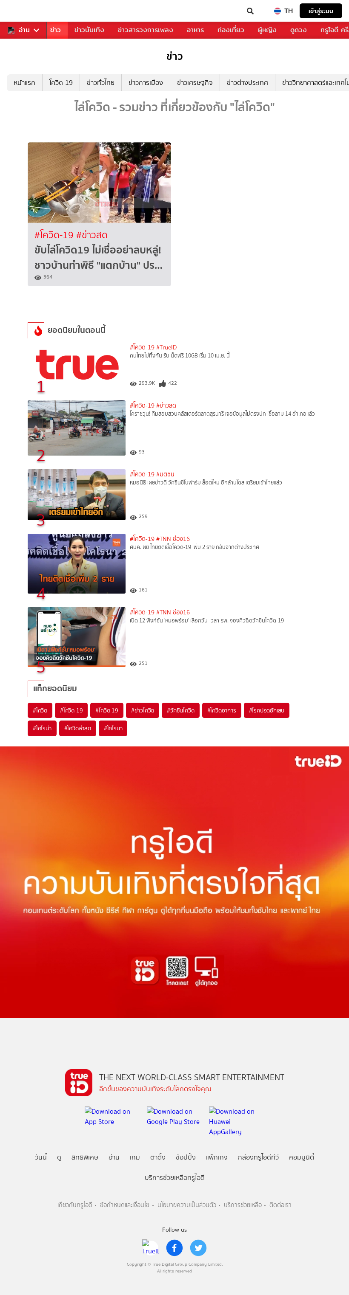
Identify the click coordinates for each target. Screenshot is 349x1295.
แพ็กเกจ (217, 1157)
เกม (135, 1157)
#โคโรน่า (42, 728)
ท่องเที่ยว (230, 30)
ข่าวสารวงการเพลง (145, 30)
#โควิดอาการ (221, 710)
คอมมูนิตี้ (301, 1157)
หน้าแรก (24, 82)
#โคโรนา (113, 728)
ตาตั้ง (158, 1157)
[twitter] (198, 1247)
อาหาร (195, 30)
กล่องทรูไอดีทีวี (258, 1157)
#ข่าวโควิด (142, 710)
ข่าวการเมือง (146, 82)
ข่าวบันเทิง (89, 30)
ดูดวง (298, 30)
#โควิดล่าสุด (77, 728)
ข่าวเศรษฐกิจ (195, 82)
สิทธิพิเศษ (85, 1157)
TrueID (24, 11)
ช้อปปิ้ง (186, 1157)
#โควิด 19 (106, 710)
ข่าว (55, 30)
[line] (150, 1247)
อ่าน (24, 30)
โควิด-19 (61, 82)
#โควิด (40, 710)
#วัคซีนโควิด (180, 710)
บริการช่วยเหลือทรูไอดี (175, 1177)
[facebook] (174, 1247)
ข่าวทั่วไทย (100, 82)
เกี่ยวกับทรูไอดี (74, 1205)
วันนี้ (41, 1157)
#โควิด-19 (55, 235)
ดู (59, 1157)
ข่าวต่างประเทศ (247, 82)
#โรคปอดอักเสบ (267, 710)
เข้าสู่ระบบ (321, 11)
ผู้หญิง (267, 30)
